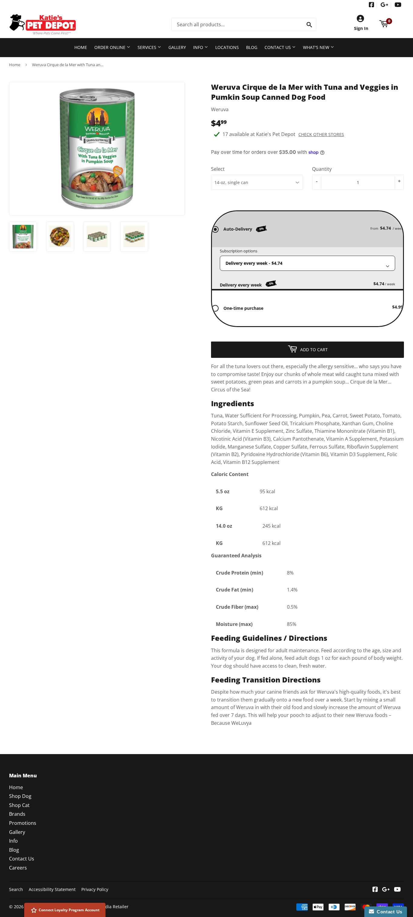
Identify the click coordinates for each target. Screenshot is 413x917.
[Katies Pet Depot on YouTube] (398, 5)
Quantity (322, 169)
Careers (18, 867)
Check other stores (321, 134)
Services (148, 47)
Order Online (110, 47)
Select (218, 169)
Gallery (177, 47)
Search (16, 889)
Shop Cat (19, 805)
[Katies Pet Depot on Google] (384, 5)
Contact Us (278, 47)
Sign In (361, 28)
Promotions (22, 823)
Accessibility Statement (52, 889)
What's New (316, 47)
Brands (17, 814)
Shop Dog (20, 796)
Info (198, 47)
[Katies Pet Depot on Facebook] (371, 5)
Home (80, 47)
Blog (251, 47)
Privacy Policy (94, 889)
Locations (227, 47)
